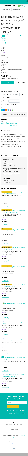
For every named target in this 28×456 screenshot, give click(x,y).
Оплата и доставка (7, 174)
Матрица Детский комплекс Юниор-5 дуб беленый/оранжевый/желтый (11, 215)
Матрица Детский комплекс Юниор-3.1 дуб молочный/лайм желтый (12, 379)
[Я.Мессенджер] (2, 110)
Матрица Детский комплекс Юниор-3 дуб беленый (14, 361)
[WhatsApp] (12, 110)
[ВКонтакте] (4, 110)
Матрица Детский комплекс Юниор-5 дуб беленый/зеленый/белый (11, 289)
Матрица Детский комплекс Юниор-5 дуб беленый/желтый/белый (11, 270)
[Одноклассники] (6, 110)
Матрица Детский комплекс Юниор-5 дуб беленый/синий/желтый (11, 233)
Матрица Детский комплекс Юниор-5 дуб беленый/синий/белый (11, 252)
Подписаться (13, 407)
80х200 (3, 55)
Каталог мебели (6, 9)
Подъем (5, 101)
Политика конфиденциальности (14, 424)
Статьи (14, 432)
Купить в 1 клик (21, 82)
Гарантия (17, 174)
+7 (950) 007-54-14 (9, 6)
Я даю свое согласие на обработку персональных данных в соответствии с (17, 413)
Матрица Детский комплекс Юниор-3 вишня (12, 325)
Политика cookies (14, 429)
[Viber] (10, 110)
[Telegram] (8, 110)
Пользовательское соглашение (14, 427)
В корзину (7, 82)
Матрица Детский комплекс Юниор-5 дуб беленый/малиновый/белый (11, 307)
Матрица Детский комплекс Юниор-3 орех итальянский (12, 343)
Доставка (5, 94)
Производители (16, 9)
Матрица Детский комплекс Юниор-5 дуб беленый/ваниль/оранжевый (11, 196)
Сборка (7, 97)
